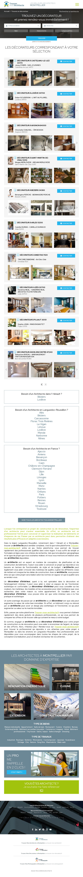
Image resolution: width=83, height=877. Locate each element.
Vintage (21, 742)
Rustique (20, 740)
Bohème (28, 740)
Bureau (75, 727)
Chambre (67, 727)
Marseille (20, 807)
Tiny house (30, 731)
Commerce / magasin (54, 729)
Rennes (72, 807)
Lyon (14, 807)
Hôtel (66, 729)
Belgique (23, 812)
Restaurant (50, 727)
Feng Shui (41, 742)
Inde (50, 812)
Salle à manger (55, 731)
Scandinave (70, 740)
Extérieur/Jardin (11, 729)
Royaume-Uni (38, 812)
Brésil (60, 812)
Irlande (45, 812)
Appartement (27, 727)
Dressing (65, 731)
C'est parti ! (16, 772)
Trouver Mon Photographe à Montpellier (32, 864)
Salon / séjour (42, 731)
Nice (54, 807)
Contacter (67, 61)
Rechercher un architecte (69, 11)
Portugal (55, 812)
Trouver (41, 38)
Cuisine (59, 727)
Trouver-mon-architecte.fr (47, 612)
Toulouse (37, 807)
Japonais (60, 740)
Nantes (59, 807)
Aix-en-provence (29, 807)
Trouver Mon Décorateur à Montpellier (33, 853)
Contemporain (50, 740)
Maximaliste (51, 742)
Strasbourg (65, 807)
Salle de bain (39, 727)
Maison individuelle (12, 727)
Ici (41, 790)
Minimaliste (37, 740)
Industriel (11, 740)
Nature (33, 742)
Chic (27, 742)
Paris (10, 807)
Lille (50, 807)
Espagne (29, 812)
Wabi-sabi (61, 742)
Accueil (6, 11)
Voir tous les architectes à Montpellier (42, 520)
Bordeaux (44, 807)
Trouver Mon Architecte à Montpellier (33, 843)
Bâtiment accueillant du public (31, 729)
